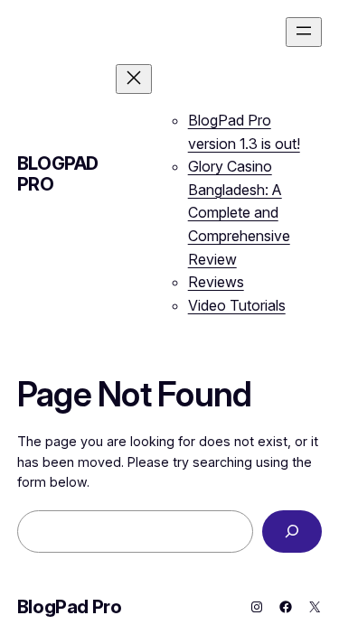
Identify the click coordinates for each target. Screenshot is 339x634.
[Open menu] (304, 32)
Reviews (216, 282)
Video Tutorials (237, 305)
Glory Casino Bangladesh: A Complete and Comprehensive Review (239, 212)
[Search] (292, 531)
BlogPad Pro (58, 174)
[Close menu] (134, 79)
